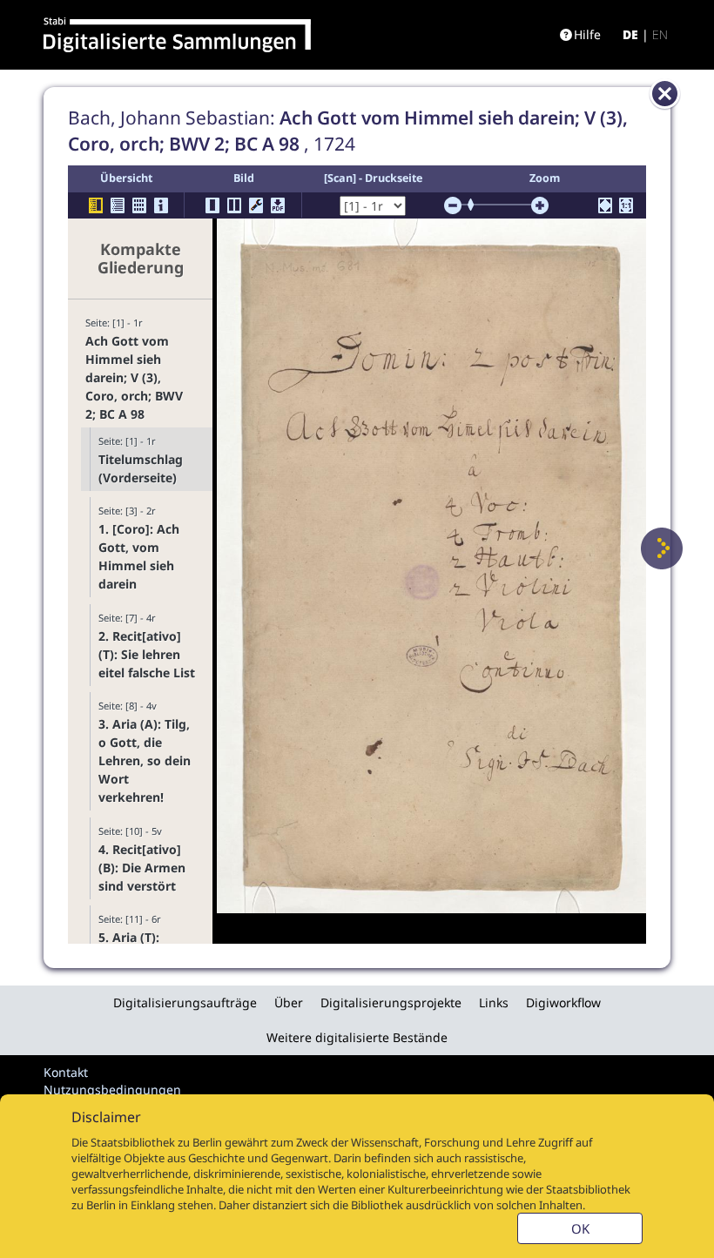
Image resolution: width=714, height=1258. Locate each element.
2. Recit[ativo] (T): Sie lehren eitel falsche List (146, 654)
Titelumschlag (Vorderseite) (140, 468)
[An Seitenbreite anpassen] (605, 205)
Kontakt (66, 1072)
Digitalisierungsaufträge (185, 1002)
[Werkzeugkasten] (256, 205)
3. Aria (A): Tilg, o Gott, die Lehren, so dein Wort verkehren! (144, 760)
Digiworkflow (563, 1002)
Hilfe (587, 34)
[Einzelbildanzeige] (212, 205)
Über (288, 1002)
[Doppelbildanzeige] (234, 205)
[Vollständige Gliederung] (118, 205)
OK (580, 1228)
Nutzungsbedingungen (112, 1089)
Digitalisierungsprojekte (390, 1002)
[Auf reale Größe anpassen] (626, 205)
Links (494, 1002)
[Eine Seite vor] (662, 548)
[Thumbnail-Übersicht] (139, 205)
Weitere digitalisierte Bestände (357, 1037)
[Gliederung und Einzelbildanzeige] (96, 205)
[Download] (278, 205)
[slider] (476, 204)
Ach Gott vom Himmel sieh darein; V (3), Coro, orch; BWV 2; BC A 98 (134, 377)
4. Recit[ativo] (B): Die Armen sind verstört (141, 867)
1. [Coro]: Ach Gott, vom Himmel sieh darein (138, 556)
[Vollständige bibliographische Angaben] (161, 205)
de (630, 34)
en (660, 34)
